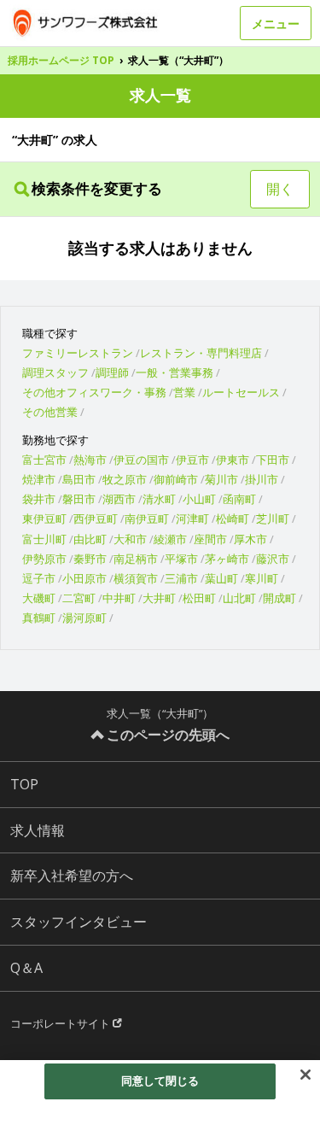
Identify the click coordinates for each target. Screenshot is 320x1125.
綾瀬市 (170, 539)
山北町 (239, 598)
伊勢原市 (44, 558)
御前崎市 (176, 479)
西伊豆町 (95, 518)
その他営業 (50, 411)
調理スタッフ (55, 372)
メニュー (276, 23)
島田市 (79, 479)
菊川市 (221, 479)
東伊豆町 (44, 518)
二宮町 (79, 598)
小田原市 (84, 578)
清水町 (159, 499)
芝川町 (272, 518)
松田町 (199, 598)
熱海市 (90, 459)
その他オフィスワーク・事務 (94, 392)
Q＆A (26, 967)
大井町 (159, 598)
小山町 (199, 499)
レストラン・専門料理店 (201, 352)
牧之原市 (124, 479)
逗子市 (38, 578)
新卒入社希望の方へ (71, 875)
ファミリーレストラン (77, 352)
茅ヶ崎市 (227, 558)
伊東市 (232, 459)
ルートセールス (241, 392)
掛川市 (261, 479)
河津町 (192, 518)
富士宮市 (44, 459)
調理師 (112, 372)
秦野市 (90, 558)
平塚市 (181, 558)
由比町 (90, 539)
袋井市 (38, 499)
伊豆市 (192, 459)
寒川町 (261, 578)
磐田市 (79, 499)
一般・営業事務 (174, 372)
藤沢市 (272, 558)
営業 (184, 392)
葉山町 (221, 578)
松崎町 (232, 518)
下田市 (272, 459)
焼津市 (38, 479)
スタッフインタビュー (78, 921)
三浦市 (181, 578)
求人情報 (37, 830)
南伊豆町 (147, 518)
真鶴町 (38, 617)
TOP (24, 784)
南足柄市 (135, 558)
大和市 (130, 539)
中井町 (119, 598)
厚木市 (250, 539)
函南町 (239, 499)
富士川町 (44, 539)
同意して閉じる (160, 1080)
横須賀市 (135, 578)
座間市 (210, 539)
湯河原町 (84, 617)
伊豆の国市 (141, 459)
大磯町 (38, 598)
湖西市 (119, 499)
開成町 (279, 598)
